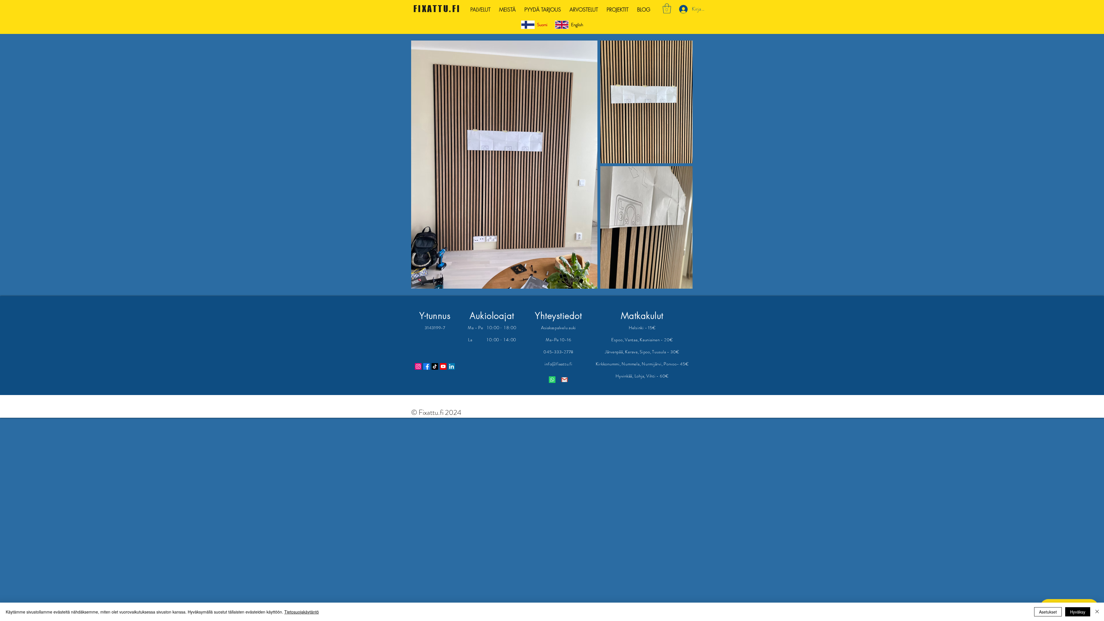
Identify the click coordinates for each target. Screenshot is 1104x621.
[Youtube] (443, 366)
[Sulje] (1097, 611)
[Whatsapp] (552, 379)
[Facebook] (426, 366)
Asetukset (1048, 612)
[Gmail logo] (564, 379)
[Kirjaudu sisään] (682, 9)
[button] (667, 8)
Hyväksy (1077, 612)
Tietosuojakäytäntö (301, 612)
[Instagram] (418, 366)
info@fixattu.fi (558, 364)
